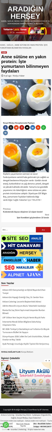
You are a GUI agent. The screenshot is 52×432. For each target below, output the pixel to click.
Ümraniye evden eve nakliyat (12, 420)
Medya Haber (19, 75)
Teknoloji (7, 374)
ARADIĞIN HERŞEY (25, 12)
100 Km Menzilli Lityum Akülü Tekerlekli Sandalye (24, 306)
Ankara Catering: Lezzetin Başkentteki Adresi (21, 301)
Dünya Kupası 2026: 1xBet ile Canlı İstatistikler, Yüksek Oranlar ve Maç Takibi (25, 338)
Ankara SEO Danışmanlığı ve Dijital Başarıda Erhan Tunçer (23, 291)
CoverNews (32, 409)
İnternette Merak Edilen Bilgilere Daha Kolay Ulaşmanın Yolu (21, 323)
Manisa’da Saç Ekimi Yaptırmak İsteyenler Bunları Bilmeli (23, 312)
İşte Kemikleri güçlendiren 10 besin (33, 216)
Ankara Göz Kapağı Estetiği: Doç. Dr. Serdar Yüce (22, 297)
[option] (26, 380)
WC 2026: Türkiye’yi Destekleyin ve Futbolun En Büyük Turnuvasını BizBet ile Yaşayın (25, 331)
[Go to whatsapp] (6, 425)
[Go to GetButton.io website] (6, 429)
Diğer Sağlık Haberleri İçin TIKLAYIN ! (24, 200)
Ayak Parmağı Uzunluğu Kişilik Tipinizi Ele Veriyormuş (25, 344)
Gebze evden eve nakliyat (35, 420)
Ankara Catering (7, 415)
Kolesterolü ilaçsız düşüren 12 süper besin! (23, 210)
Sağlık (4, 52)
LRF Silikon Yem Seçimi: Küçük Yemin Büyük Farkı (23, 317)
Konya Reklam (27, 352)
